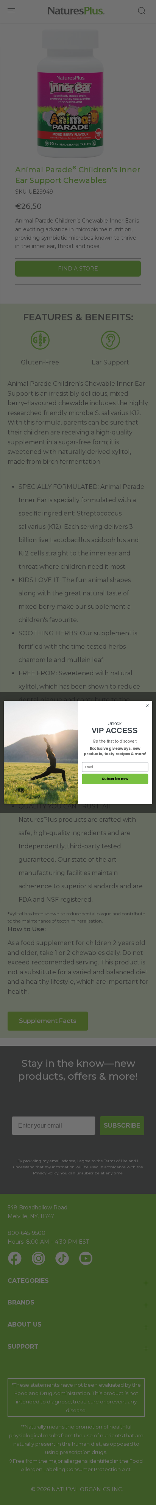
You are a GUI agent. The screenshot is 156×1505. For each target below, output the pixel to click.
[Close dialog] (147, 705)
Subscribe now (115, 778)
